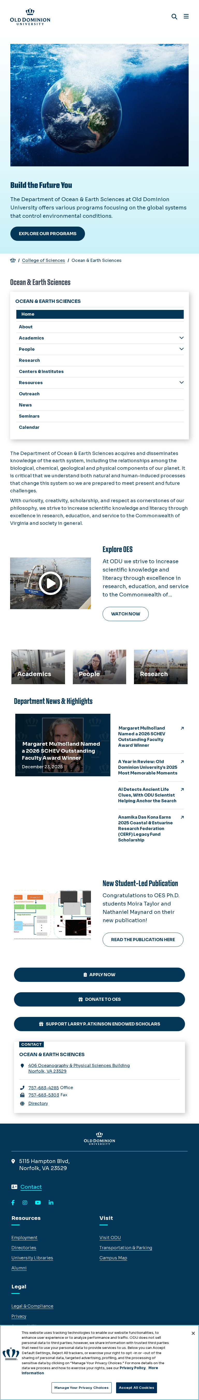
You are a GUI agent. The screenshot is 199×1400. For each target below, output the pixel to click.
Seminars (29, 416)
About (26, 327)
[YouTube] (38, 1203)
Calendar (29, 427)
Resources (31, 382)
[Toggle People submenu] (182, 349)
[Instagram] (25, 1203)
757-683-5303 (44, 1095)
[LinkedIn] (51, 1203)
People (83, 655)
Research (147, 655)
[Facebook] (13, 1203)
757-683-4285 (44, 1088)
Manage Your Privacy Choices (81, 1387)
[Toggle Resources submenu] (182, 382)
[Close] (193, 1333)
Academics (26, 655)
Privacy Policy (133, 1368)
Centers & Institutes (41, 371)
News (25, 405)
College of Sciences (43, 260)
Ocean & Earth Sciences (48, 301)
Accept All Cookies (136, 1387)
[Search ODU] (174, 16)
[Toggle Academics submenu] (182, 338)
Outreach (29, 394)
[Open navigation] (186, 16)
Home (28, 314)
